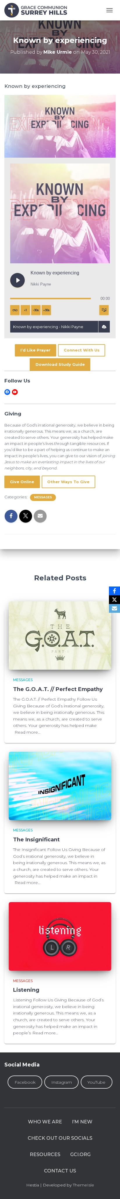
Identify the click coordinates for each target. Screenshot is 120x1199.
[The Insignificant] (60, 785)
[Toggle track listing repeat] (15, 310)
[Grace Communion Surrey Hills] (37, 10)
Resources (45, 1154)
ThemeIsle (83, 1185)
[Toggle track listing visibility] (104, 310)
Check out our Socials (60, 1138)
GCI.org (80, 1154)
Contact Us (60, 1171)
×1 (25, 310)
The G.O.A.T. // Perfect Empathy (58, 689)
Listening (26, 990)
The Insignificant (36, 839)
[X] (114, 599)
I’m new (82, 1122)
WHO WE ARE (45, 1122)
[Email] (114, 608)
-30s (36, 310)
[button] (104, 327)
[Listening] (60, 936)
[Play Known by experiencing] (17, 280)
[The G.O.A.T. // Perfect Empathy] (60, 635)
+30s (46, 310)
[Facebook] (114, 591)
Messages (43, 497)
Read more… (27, 732)
